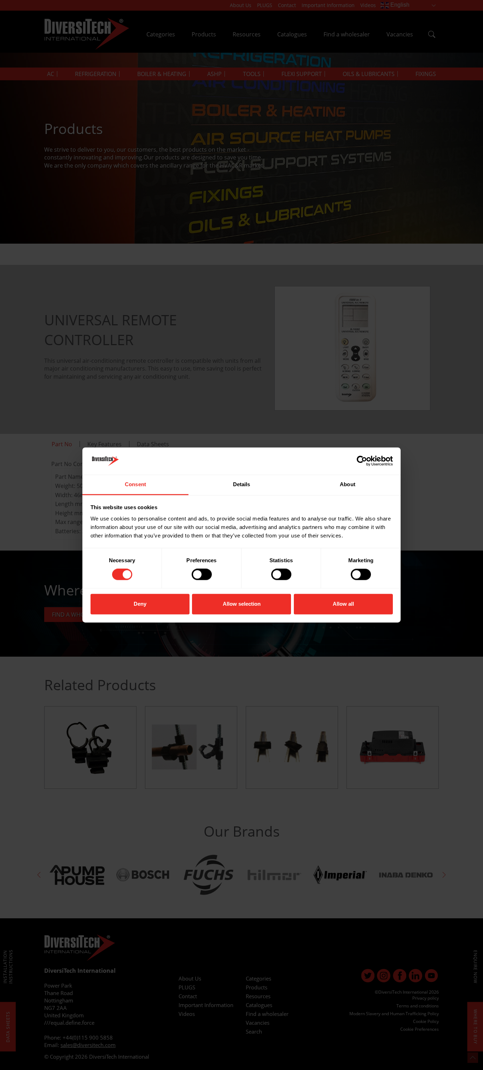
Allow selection (242, 604)
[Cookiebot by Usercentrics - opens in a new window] (362, 461)
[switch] (202, 574)
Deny (140, 604)
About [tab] (347, 484)
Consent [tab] (135, 484)
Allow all (343, 604)
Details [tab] (241, 484)
